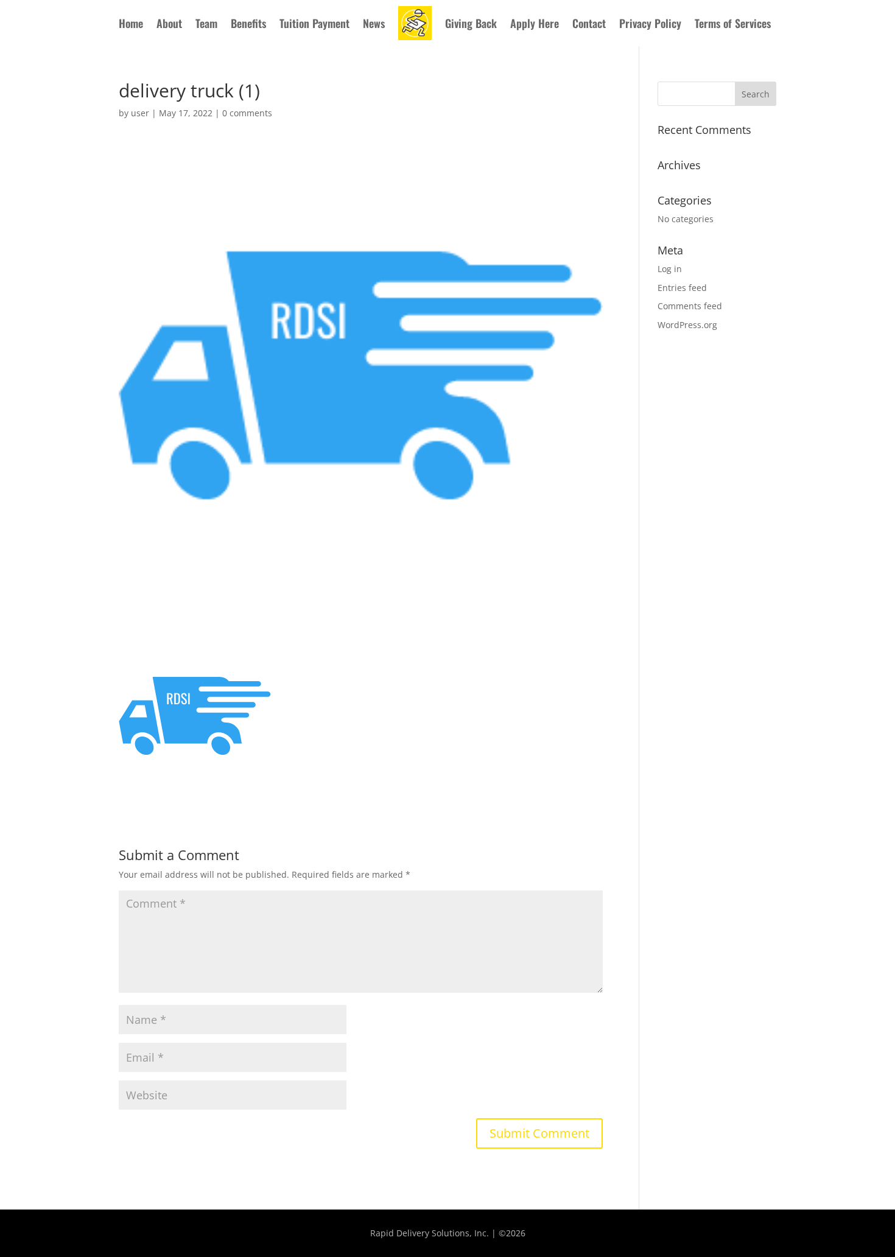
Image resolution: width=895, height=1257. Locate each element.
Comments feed (690, 306)
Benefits (248, 23)
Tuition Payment (314, 23)
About (169, 23)
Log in (670, 269)
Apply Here (534, 23)
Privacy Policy (650, 23)
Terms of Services (733, 23)
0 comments (247, 113)
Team (206, 23)
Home (131, 23)
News (374, 23)
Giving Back (471, 23)
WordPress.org (687, 325)
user (140, 113)
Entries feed (682, 287)
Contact (589, 23)
